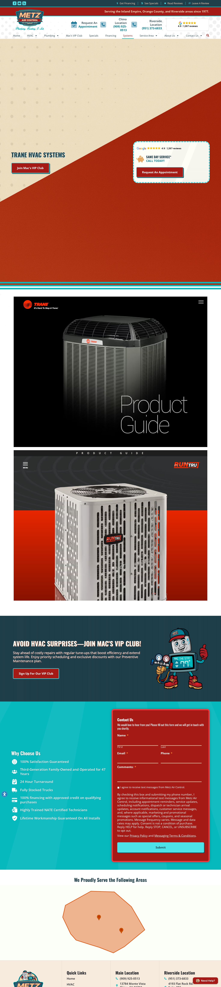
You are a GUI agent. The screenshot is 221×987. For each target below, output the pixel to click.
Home (16, 35)
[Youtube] (19, 3)
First (120, 747)
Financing (110, 35)
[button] (187, 25)
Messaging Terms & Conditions (175, 836)
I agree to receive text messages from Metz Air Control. (152, 787)
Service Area (147, 35)
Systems (128, 35)
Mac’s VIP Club (74, 35)
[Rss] (24, 3)
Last (163, 747)
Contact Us (192, 35)
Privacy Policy (139, 836)
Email (122, 753)
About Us (169, 35)
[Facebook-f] (14, 3)
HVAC (30, 35)
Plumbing (49, 35)
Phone (166, 753)
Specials (93, 35)
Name (122, 735)
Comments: (126, 767)
